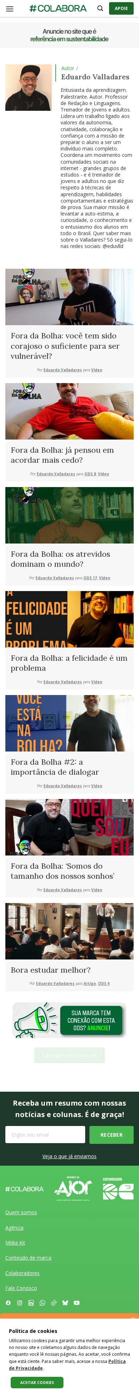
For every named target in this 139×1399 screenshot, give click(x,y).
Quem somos (21, 1212)
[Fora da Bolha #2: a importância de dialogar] (69, 722)
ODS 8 (90, 474)
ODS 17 (90, 578)
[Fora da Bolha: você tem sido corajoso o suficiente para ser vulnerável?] (69, 297)
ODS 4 (103, 983)
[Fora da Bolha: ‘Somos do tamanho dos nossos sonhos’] (69, 826)
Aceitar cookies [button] (37, 1382)
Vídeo (96, 370)
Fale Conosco (21, 1288)
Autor (67, 68)
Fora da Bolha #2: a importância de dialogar (55, 767)
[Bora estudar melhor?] (69, 930)
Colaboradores (22, 1273)
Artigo (90, 983)
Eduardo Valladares (62, 370)
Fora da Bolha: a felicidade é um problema (69, 663)
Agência (14, 1227)
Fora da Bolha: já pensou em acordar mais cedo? (62, 455)
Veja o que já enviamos (69, 1156)
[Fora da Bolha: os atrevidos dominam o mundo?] (69, 515)
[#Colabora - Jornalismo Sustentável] (58, 8)
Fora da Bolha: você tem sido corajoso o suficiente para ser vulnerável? (65, 346)
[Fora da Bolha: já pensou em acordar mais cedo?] (69, 411)
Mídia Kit (15, 1242)
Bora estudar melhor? (51, 970)
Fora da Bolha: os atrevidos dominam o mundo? (60, 559)
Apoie (121, 8)
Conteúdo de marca (28, 1257)
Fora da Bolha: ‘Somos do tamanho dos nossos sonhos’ (62, 871)
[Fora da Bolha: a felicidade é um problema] (69, 618)
